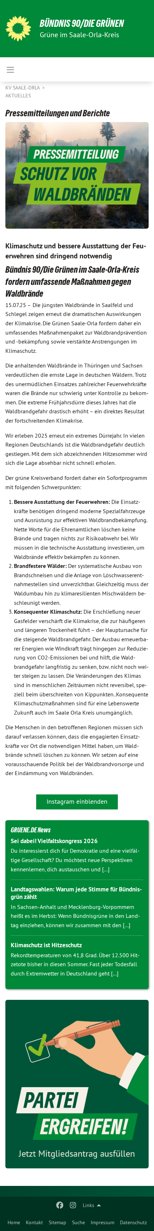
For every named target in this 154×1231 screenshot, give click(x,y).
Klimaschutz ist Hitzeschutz (46, 945)
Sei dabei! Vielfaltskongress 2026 (54, 841)
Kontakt (34, 1222)
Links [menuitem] (88, 1205)
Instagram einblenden (77, 801)
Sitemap (57, 1222)
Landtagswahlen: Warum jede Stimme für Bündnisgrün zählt (76, 893)
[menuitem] (14, 1222)
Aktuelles (18, 95)
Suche (78, 1222)
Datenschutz (133, 1222)
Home (14, 1222)
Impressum (102, 1222)
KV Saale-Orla (23, 87)
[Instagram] (72, 1205)
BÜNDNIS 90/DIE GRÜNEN (82, 23)
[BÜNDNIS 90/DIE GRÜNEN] (18, 29)
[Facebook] (60, 1205)
